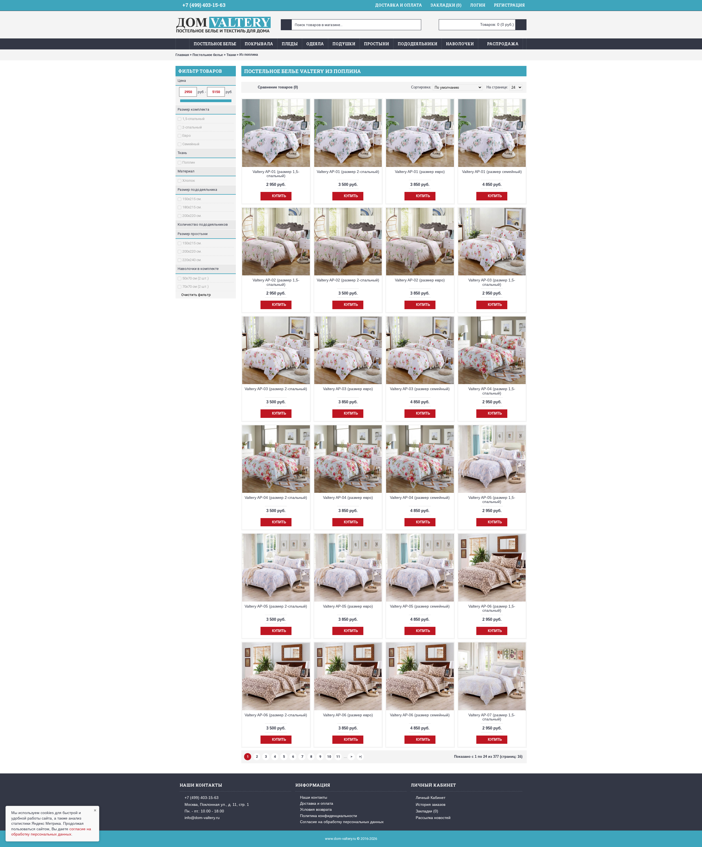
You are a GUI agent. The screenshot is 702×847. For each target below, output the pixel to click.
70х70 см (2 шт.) (195, 286)
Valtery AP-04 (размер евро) (348, 497)
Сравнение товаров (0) (278, 87)
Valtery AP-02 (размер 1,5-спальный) (276, 282)
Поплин (188, 162)
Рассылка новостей (433, 817)
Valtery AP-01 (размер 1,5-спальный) (276, 173)
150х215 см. (192, 199)
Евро (186, 135)
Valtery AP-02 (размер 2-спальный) (348, 280)
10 (329, 756)
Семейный (190, 144)
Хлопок (188, 180)
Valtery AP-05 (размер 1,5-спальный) (491, 499)
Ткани (231, 55)
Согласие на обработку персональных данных (342, 822)
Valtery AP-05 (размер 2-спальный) (276, 606)
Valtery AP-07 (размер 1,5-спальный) (491, 717)
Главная (182, 55)
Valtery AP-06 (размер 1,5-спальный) (491, 608)
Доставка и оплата (316, 803)
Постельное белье (208, 55)
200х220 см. (192, 216)
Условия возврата (316, 809)
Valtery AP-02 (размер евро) (420, 280)
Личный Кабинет (430, 797)
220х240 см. (192, 260)
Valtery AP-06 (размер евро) (348, 715)
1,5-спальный (193, 119)
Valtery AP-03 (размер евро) (348, 389)
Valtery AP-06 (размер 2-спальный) (276, 715)
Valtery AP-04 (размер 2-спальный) (276, 497)
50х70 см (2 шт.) (195, 278)
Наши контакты (313, 797)
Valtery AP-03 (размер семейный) (420, 389)
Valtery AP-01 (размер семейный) (492, 171)
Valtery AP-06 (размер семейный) (420, 715)
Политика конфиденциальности (328, 816)
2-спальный (192, 127)
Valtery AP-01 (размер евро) (420, 171)
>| (360, 756)
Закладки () (427, 811)
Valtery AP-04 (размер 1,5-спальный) (491, 391)
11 (338, 756)
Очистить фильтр (196, 295)
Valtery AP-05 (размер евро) (348, 606)
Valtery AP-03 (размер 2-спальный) (276, 389)
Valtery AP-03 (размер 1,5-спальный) (491, 282)
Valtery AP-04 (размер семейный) (420, 497)
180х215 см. (192, 207)
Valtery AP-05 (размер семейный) (420, 606)
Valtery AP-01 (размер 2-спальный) (348, 171)
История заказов (430, 804)
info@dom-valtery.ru (202, 817)
